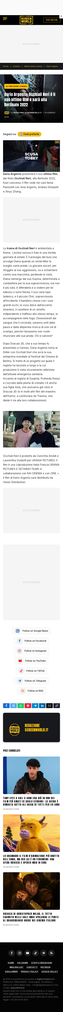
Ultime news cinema (16, 86)
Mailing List (17, 967)
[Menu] (5, 18)
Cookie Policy (49, 971)
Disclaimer (11, 971)
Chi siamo (22, 963)
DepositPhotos (17, 988)
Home (11, 963)
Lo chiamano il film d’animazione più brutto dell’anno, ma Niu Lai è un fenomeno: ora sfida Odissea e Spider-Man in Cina (31, 859)
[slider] (28, 169)
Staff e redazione (41, 963)
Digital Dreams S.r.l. (46, 979)
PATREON (52, 20)
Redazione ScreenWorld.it (27, 113)
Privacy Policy (29, 971)
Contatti (32, 967)
